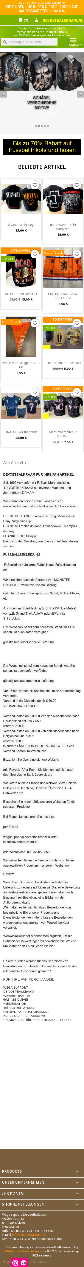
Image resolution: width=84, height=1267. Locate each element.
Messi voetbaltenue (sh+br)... (63, 434)
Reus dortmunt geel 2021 (63, 363)
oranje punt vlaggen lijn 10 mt (21, 365)
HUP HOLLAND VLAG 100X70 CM (63, 296)
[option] (42, 90)
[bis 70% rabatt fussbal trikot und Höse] (42, 147)
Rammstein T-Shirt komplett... (63, 227)
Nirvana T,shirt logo (21, 225)
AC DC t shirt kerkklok (21, 294)
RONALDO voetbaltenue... (21, 432)
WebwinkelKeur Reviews (24, 1251)
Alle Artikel (15, 463)
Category (76, 42)
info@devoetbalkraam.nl (29, 1235)
